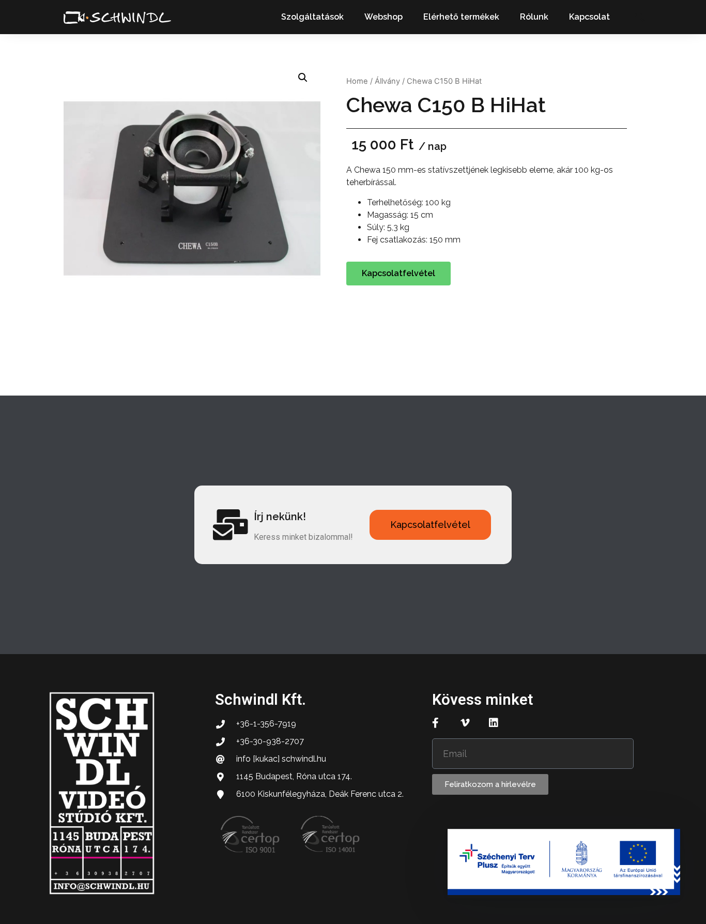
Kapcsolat (589, 17)
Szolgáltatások (312, 17)
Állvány (387, 81)
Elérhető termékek (461, 17)
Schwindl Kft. (260, 699)
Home (357, 81)
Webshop (383, 17)
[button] (639, 17)
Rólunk (534, 17)
